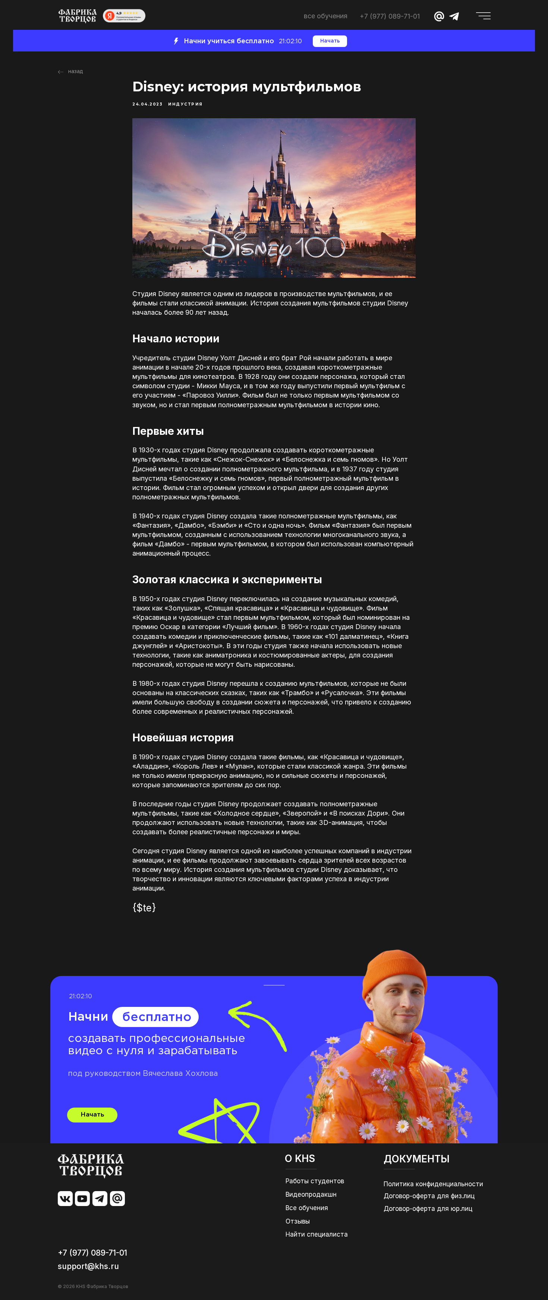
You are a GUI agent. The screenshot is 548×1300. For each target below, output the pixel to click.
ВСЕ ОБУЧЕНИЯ (325, 16)
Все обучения (307, 1208)
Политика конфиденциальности (433, 1184)
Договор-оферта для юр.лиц (428, 1208)
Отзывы (298, 1221)
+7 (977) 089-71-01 (390, 16)
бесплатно (157, 1017)
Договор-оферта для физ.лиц (429, 1196)
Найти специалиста (317, 1234)
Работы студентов (315, 1181)
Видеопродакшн (311, 1194)
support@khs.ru (88, 1266)
